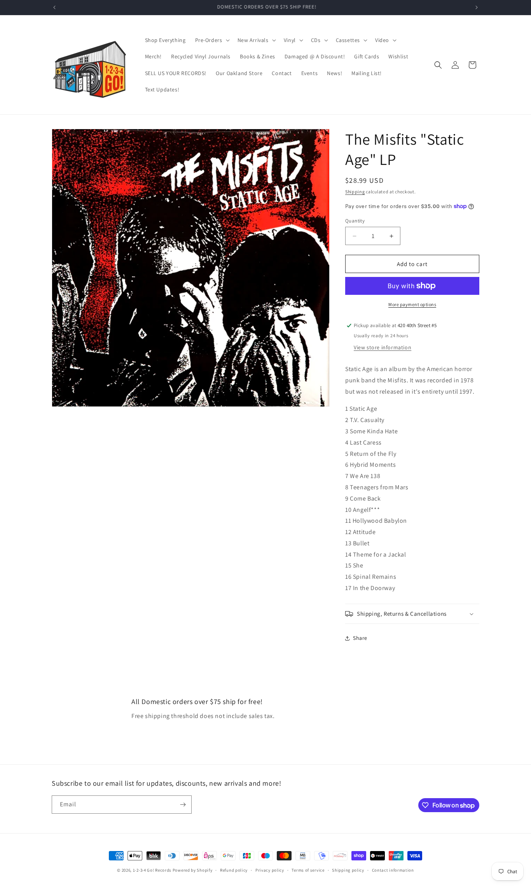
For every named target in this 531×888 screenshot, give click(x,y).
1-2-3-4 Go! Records (152, 870)
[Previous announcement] (54, 7)
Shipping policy (348, 870)
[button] (211, 40)
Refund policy (234, 870)
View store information (382, 347)
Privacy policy (269, 870)
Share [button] (360, 637)
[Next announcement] (476, 7)
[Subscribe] (182, 804)
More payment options (412, 304)
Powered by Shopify (193, 870)
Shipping (355, 191)
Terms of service (308, 870)
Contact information (393, 870)
